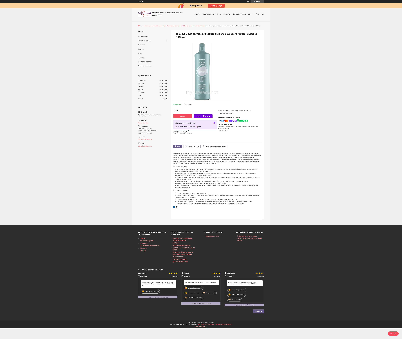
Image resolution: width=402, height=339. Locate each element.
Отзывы (141, 57)
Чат (395, 333)
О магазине (144, 243)
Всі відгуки (258, 311)
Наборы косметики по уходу (247, 236)
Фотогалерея (143, 36)
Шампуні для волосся (174, 26)
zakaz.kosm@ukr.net (145, 146)
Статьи (141, 49)
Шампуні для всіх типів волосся (194, 26)
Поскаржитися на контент (206, 324)
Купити (182, 116)
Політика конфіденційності (223, 324)
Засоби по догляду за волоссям (154, 26)
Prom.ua (211, 322)
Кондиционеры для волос (182, 245)
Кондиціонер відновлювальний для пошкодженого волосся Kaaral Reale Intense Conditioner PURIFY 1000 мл (158, 284)
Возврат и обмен (144, 66)
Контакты (227, 14)
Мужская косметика (212, 236)
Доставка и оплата (239, 14)
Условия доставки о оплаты (149, 246)
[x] (176, 207)
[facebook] (174, 207)
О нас (219, 14)
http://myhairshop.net (145, 139)
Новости (141, 45)
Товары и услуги (208, 14)
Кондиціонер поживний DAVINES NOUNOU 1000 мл (200, 282)
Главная (197, 14)
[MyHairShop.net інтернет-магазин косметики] (144, 14)
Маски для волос (178, 257)
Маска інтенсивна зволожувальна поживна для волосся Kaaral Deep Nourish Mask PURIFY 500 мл (243, 283)
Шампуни (176, 243)
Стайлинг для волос (180, 259)
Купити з (199, 116)
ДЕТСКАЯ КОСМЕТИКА (180, 262)
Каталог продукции (146, 241)
